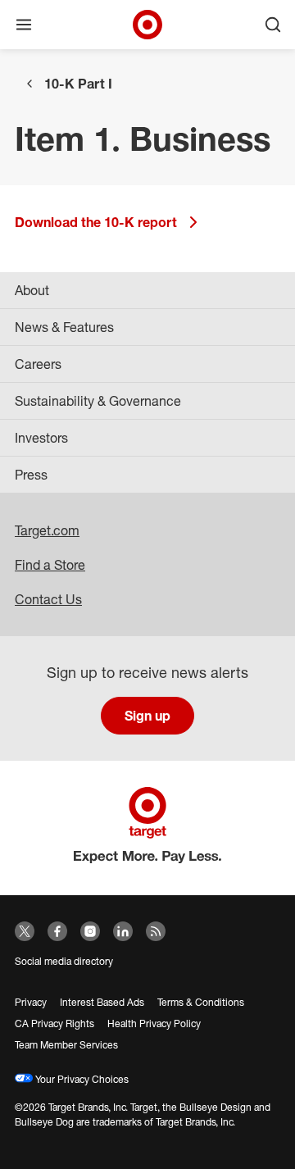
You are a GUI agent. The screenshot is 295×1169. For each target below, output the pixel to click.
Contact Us (48, 599)
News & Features (64, 327)
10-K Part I (78, 83)
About (32, 290)
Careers (38, 364)
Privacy (31, 1002)
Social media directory (64, 961)
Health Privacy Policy (154, 1023)
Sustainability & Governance (98, 401)
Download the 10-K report (96, 222)
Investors (41, 438)
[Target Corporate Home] (147, 24)
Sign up (147, 715)
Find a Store (50, 565)
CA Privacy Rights (54, 1023)
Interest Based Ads (102, 1002)
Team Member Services (66, 1045)
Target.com (47, 530)
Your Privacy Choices (81, 1079)
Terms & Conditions (200, 1002)
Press (31, 474)
